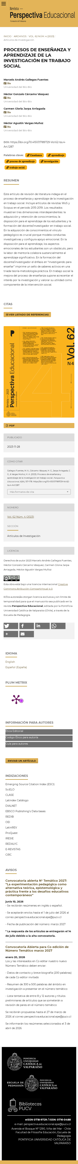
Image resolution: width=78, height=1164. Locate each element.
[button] (11, 626)
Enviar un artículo (22, 760)
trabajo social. (17, 167)
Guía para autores (16, 743)
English (10, 661)
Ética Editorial (14, 731)
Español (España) (16, 667)
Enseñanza (36, 155)
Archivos (20, 36)
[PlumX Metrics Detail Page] (16, 699)
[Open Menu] (3, 3)
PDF (12, 425)
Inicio (7, 36)
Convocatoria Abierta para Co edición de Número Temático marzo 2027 (37, 948)
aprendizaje (57, 155)
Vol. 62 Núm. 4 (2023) (41, 36)
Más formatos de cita (22, 491)
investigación (50, 161)
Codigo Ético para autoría (21, 737)
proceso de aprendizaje (22, 161)
